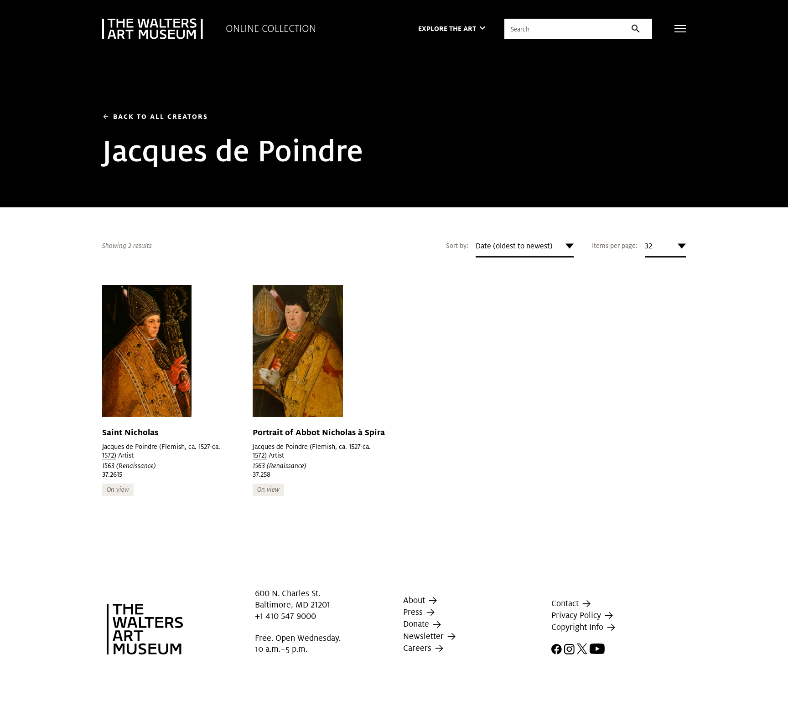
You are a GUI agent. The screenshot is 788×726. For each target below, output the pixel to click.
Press (414, 612)
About (415, 600)
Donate (417, 623)
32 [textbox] (648, 246)
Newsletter (424, 636)
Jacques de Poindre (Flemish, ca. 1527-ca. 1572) (161, 451)
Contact (566, 603)
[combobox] (525, 246)
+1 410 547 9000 (285, 616)
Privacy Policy (577, 615)
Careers (418, 648)
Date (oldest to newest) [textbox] (514, 246)
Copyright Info (578, 627)
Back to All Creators (155, 116)
